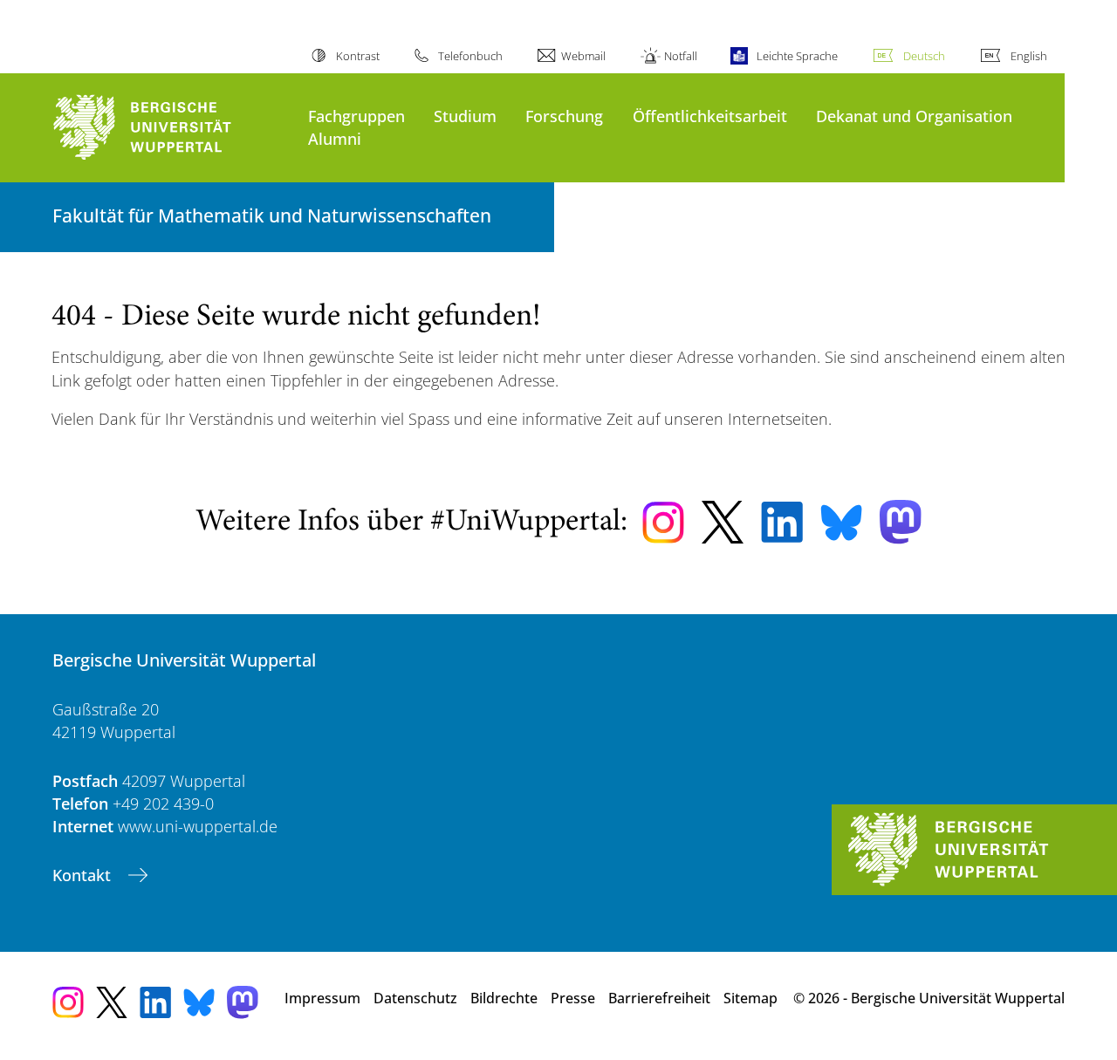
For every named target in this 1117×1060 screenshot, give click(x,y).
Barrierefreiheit (659, 998)
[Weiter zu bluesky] (841, 522)
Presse (573, 998)
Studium (465, 116)
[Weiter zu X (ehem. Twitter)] (723, 522)
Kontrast (357, 56)
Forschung (564, 116)
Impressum (322, 998)
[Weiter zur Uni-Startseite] (171, 128)
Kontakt (83, 875)
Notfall (680, 56)
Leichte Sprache (797, 56)
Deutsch (924, 56)
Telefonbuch (470, 56)
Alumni (334, 138)
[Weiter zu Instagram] (663, 523)
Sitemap (750, 998)
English (1029, 56)
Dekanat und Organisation (914, 116)
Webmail (583, 56)
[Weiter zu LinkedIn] (782, 522)
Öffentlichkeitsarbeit (710, 116)
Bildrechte (504, 998)
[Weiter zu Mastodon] (901, 522)
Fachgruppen (356, 116)
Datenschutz (415, 998)
